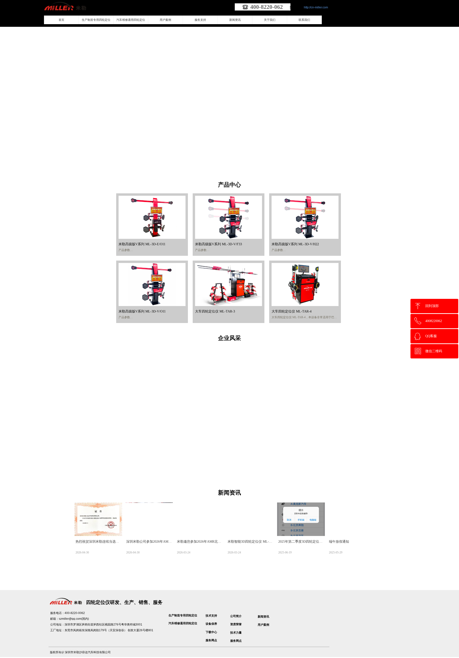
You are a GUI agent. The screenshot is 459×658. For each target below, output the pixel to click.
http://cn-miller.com (316, 7)
